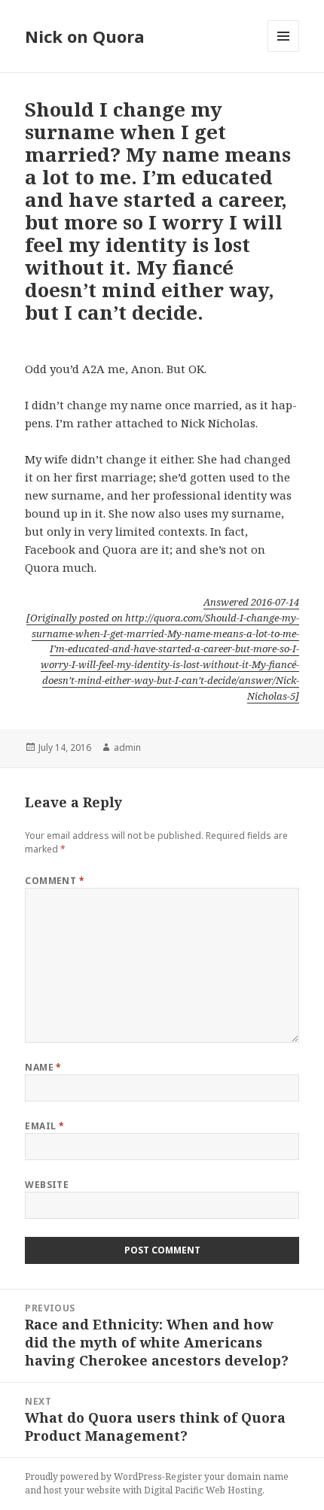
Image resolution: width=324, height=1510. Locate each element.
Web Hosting (234, 1490)
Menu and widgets (283, 51)
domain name (258, 1476)
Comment (54, 880)
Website (47, 1184)
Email (44, 1126)
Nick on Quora (85, 36)
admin (127, 747)
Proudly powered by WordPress (93, 1476)
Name (43, 1067)
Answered (251, 602)
